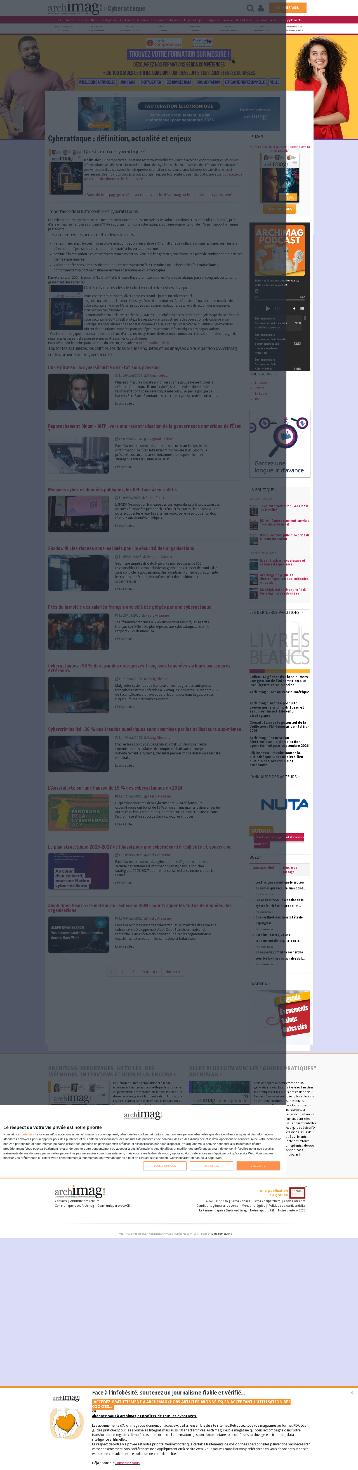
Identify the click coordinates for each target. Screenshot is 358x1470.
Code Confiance (294, 1201)
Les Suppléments (291, 20)
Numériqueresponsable (294, 28)
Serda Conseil (240, 1201)
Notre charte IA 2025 (291, 1210)
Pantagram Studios (221, 1233)
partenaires (28, 1134)
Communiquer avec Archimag (74, 1206)
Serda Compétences (267, 1201)
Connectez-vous (127, 1463)
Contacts (61, 1201)
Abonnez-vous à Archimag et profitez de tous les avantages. (144, 1416)
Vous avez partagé (290, 869)
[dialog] (143, 1140)
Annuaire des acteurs (84, 1201)
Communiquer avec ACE (113, 1206)
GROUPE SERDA (217, 1201)
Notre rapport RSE (262, 1210)
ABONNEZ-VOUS (288, 7)
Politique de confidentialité (286, 1206)
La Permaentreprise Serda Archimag (222, 1210)
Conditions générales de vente (217, 1206)
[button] (294, 308)
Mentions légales (253, 1206)
